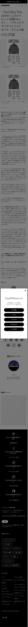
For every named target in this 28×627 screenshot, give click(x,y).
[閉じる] (25, 290)
